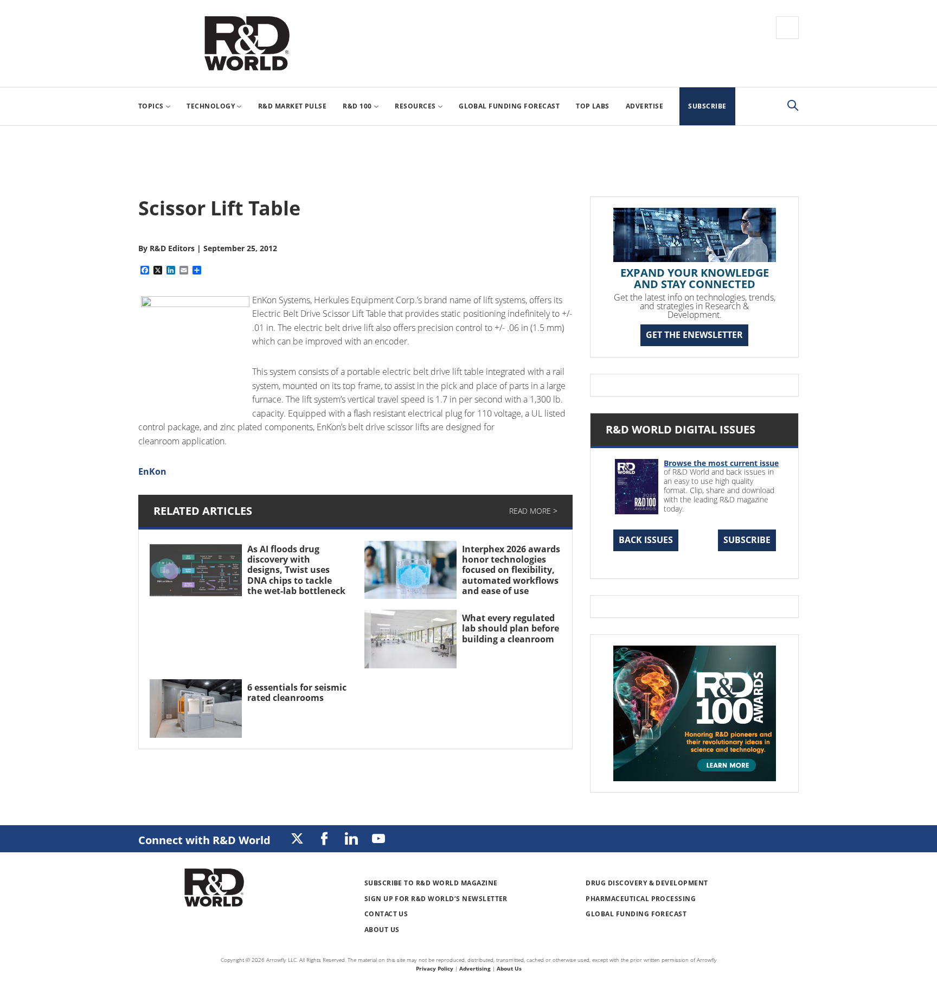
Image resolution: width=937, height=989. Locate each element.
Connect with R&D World (204, 840)
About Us (382, 929)
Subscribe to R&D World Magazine (431, 883)
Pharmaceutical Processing (641, 898)
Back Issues (646, 540)
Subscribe (747, 540)
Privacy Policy (434, 968)
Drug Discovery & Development (647, 883)
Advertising (475, 968)
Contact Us (386, 913)
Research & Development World (246, 43)
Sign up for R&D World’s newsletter (436, 898)
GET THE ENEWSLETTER (694, 335)
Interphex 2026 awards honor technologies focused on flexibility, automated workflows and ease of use (511, 570)
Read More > (533, 511)
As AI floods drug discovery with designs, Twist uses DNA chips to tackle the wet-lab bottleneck (296, 570)
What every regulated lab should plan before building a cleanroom (510, 628)
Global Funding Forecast (636, 913)
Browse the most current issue (721, 463)
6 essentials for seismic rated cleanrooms (296, 692)
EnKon (152, 471)
